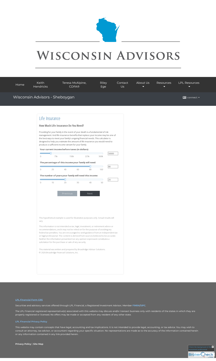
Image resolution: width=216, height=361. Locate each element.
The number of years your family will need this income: (69, 176)
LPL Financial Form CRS (29, 299)
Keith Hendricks (40, 84)
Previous (67, 193)
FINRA (136, 305)
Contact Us (122, 84)
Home (19, 84)
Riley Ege (103, 84)
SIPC (142, 305)
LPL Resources (188, 83)
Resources (164, 83)
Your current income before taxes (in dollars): (64, 149)
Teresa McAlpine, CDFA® (74, 84)
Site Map (38, 344)
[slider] (71, 153)
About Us (142, 83)
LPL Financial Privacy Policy (31, 321)
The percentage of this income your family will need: (68, 162)
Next (90, 193)
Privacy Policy (23, 344)
